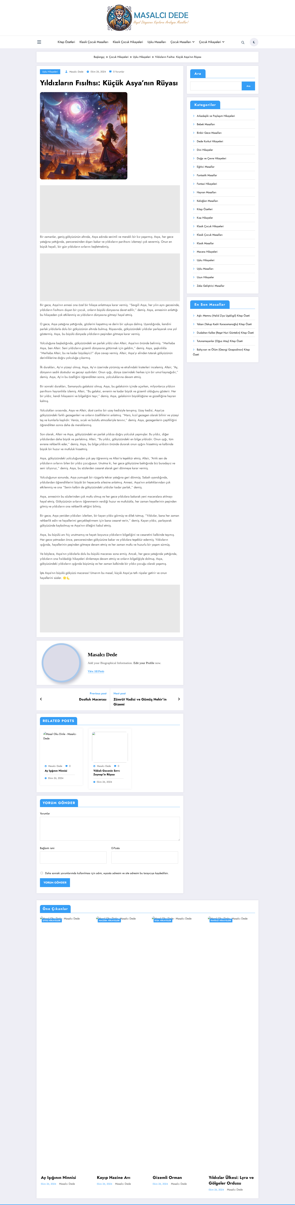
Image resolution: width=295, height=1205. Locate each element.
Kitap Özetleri (66, 42)
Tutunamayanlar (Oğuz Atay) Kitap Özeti (220, 341)
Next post (120, 693)
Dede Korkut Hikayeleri (210, 141)
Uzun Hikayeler (205, 277)
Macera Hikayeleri (207, 252)
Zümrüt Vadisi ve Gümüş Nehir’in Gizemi (140, 702)
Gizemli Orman (167, 1177)
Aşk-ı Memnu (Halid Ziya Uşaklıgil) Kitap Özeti (223, 316)
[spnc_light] (254, 42)
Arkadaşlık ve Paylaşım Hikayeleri (216, 116)
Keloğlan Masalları (207, 201)
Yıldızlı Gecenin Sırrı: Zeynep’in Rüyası (106, 772)
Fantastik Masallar (207, 175)
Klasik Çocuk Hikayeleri (128, 42)
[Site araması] (243, 42)
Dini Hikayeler (205, 150)
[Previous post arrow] (41, 699)
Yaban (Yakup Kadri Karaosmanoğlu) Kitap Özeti (224, 324)
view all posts (96, 671)
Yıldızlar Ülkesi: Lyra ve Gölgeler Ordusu (231, 1180)
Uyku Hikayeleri (50, 71)
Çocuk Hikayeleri (210, 42)
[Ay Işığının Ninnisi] (61, 736)
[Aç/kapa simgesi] (39, 42)
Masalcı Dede (76, 71)
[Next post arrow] (179, 699)
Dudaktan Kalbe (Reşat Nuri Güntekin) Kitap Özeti (225, 333)
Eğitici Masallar (205, 167)
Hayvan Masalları (206, 192)
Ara (197, 73)
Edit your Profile (144, 663)
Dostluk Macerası (93, 699)
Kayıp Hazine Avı (113, 1177)
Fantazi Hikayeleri (207, 184)
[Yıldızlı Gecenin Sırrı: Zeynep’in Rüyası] (110, 747)
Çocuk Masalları (181, 42)
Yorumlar (45, 813)
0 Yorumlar (118, 71)
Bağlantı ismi (47, 848)
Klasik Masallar (205, 243)
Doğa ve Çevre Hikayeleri (211, 158)
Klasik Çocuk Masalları (94, 42)
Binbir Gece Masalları (209, 133)
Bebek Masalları (206, 124)
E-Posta (115, 848)
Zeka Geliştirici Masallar (210, 286)
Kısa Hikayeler (205, 218)
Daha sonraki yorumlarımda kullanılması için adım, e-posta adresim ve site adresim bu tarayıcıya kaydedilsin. (107, 873)
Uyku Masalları (157, 42)
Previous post (98, 693)
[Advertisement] (110, 209)
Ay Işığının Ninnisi (56, 771)
